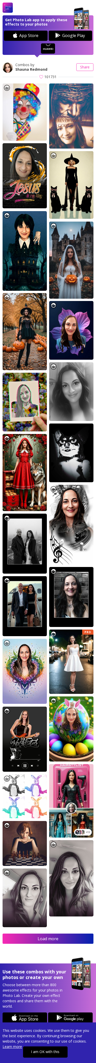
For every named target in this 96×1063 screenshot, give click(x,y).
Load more (48, 938)
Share (85, 67)
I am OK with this (45, 1051)
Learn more (12, 1046)
